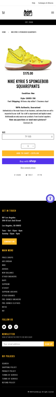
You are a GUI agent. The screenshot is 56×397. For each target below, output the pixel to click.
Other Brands (8, 295)
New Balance (8, 272)
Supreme (6, 284)
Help (33, 2)
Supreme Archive (10, 291)
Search (5, 363)
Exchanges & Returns (45, 2)
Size (3, 132)
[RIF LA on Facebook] (10, 327)
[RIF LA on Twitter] (4, 327)
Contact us (9, 241)
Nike (4, 265)
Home (4, 32)
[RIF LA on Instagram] (16, 327)
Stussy (5, 287)
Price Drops (7, 257)
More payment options (28, 167)
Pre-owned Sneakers (11, 299)
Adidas (5, 268)
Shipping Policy (9, 367)
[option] (28, 22)
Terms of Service (10, 378)
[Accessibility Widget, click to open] (50, 198)
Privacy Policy (9, 371)
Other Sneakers (9, 276)
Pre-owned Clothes (11, 303)
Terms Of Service (10, 374)
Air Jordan (7, 261)
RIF (3, 310)
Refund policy (8, 382)
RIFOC (4, 306)
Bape (4, 280)
